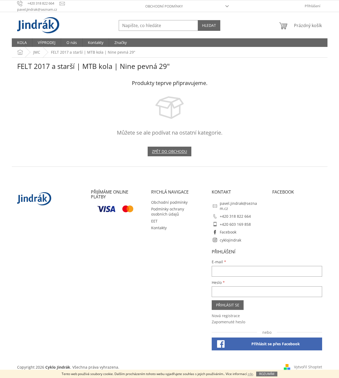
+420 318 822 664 (235, 216)
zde (250, 374)
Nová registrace (226, 315)
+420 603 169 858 (235, 224)
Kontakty (159, 227)
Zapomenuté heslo (228, 321)
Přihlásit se (227, 304)
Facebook (228, 232)
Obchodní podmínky (164, 6)
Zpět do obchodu (169, 151)
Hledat (209, 25)
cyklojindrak (230, 240)
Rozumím (266, 374)
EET (154, 221)
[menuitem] (22, 42)
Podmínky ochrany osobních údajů (167, 211)
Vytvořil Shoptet (308, 366)
